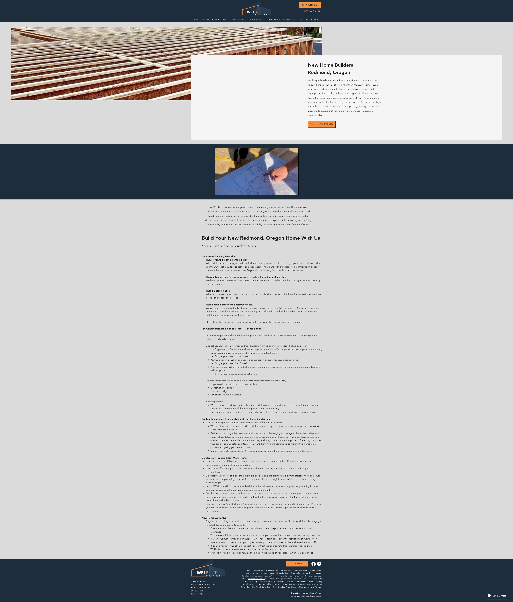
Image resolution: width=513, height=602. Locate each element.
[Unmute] (222, 191)
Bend (245, 584)
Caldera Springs (272, 584)
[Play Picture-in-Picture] (290, 191)
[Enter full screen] (295, 191)
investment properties (272, 576)
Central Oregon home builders (302, 581)
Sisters (308, 584)
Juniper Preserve (288, 584)
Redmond (253, 584)
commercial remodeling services (303, 576)
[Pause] (218, 191)
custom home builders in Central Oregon (280, 573)
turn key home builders (252, 576)
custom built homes (256, 578)
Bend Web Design (314, 596)
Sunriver (261, 584)
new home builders (307, 570)
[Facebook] (313, 564)
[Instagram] (319, 564)
